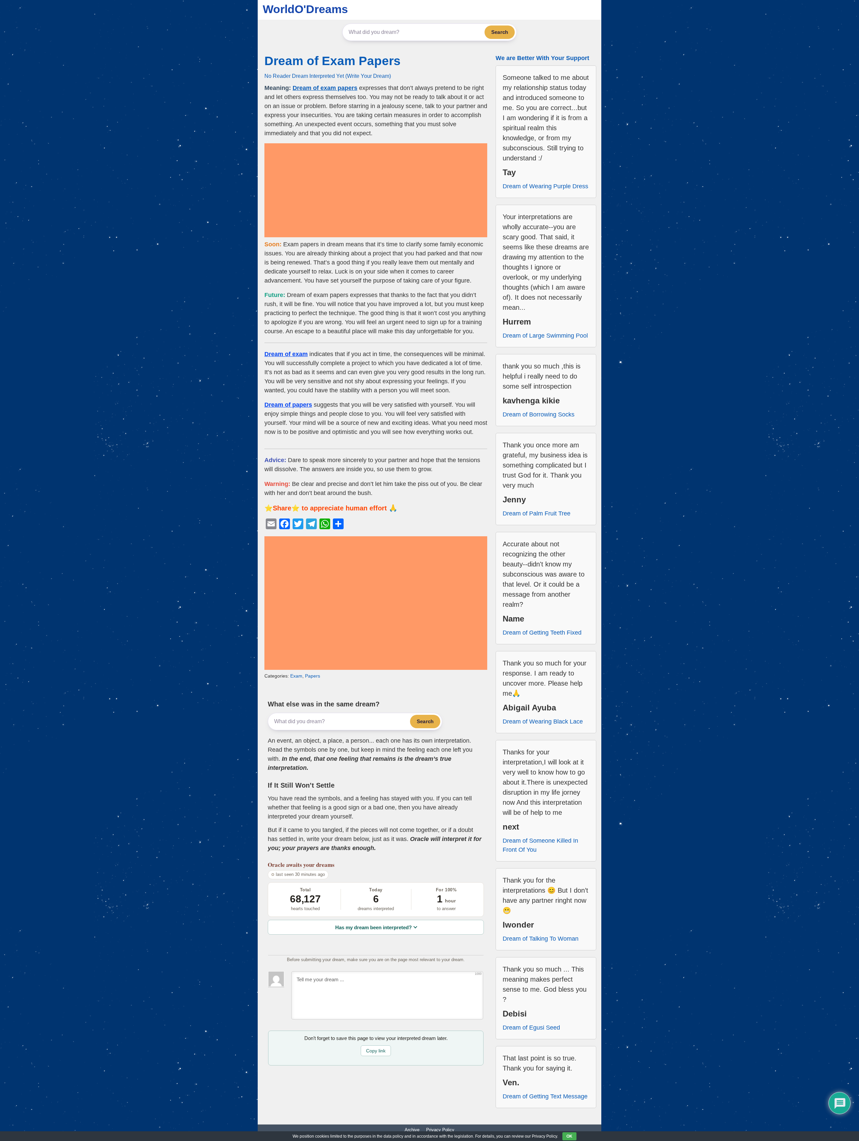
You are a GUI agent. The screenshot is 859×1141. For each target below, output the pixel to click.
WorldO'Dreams (305, 9)
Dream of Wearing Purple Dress (545, 186)
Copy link (376, 1050)
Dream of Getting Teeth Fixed (542, 632)
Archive (412, 1129)
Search (499, 32)
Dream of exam (286, 354)
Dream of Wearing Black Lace (543, 721)
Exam (296, 676)
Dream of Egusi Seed (531, 1027)
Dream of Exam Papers (332, 61)
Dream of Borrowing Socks (538, 414)
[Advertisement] (375, 190)
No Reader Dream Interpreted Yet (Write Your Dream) (327, 76)
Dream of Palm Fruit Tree (536, 513)
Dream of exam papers (325, 88)
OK (569, 1136)
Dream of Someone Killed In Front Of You (540, 845)
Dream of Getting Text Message (545, 1096)
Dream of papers (288, 404)
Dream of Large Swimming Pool (545, 335)
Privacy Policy (440, 1129)
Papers (312, 676)
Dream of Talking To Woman (540, 938)
